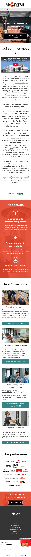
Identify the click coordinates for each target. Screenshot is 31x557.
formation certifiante (17, 138)
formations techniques (21, 83)
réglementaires (15, 353)
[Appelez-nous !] (8, 9)
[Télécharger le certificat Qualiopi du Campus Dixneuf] (11, 193)
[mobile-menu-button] (23, 9)
